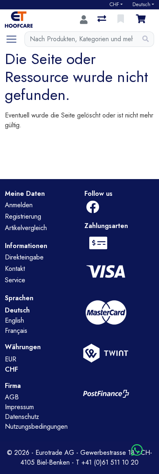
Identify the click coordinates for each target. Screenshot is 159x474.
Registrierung (23, 216)
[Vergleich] (103, 19)
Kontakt (15, 268)
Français (16, 330)
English (14, 320)
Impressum (19, 407)
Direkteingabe (24, 257)
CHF (114, 4)
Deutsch (141, 4)
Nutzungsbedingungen (36, 426)
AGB (12, 397)
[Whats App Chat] (137, 450)
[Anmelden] (84, 19)
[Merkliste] (121, 19)
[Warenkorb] (142, 19)
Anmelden (19, 205)
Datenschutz (22, 416)
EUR (10, 359)
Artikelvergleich (26, 228)
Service (15, 280)
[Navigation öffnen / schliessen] (14, 39)
